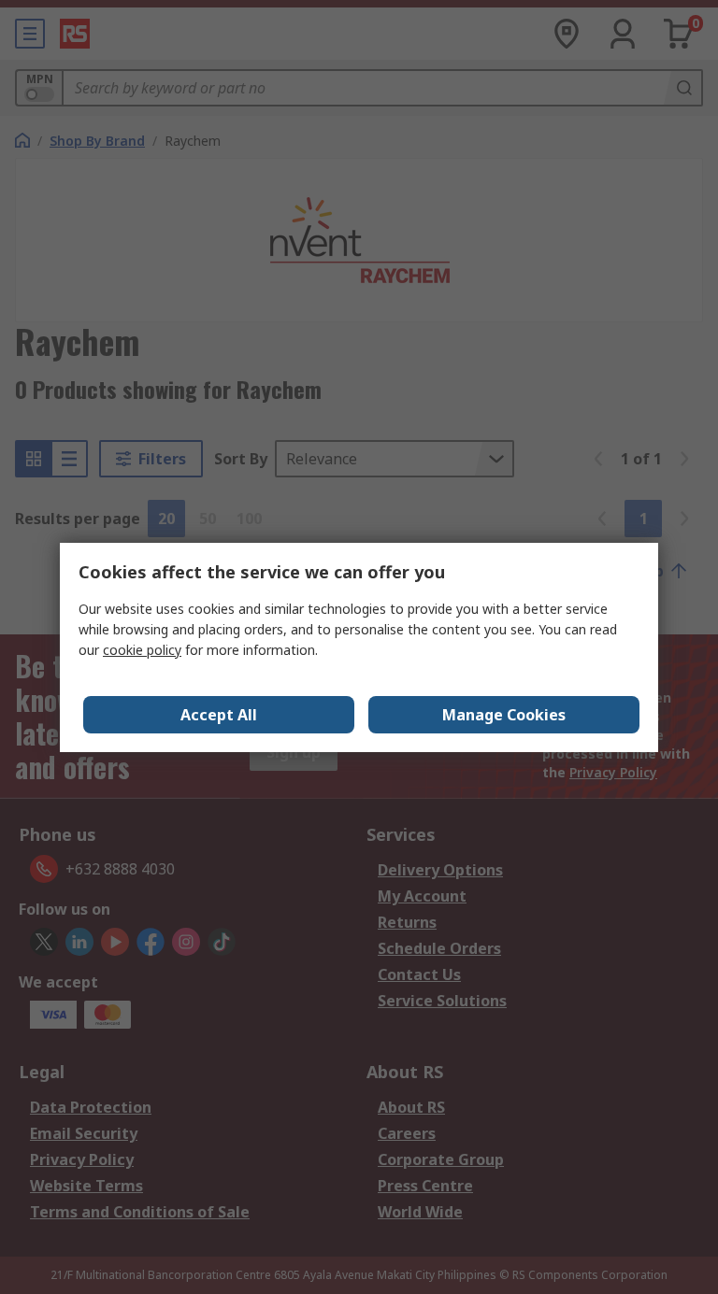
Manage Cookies (504, 714)
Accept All (218, 714)
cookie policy (142, 650)
